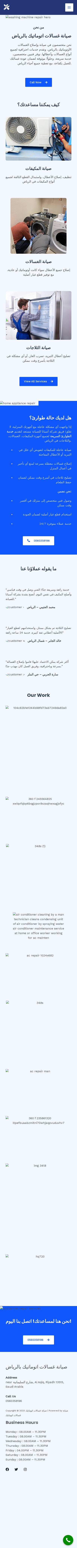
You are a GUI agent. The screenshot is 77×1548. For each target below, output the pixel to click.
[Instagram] (25, 1469)
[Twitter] (16, 1469)
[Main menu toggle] (69, 7)
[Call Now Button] (68, 1540)
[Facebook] (7, 1469)
